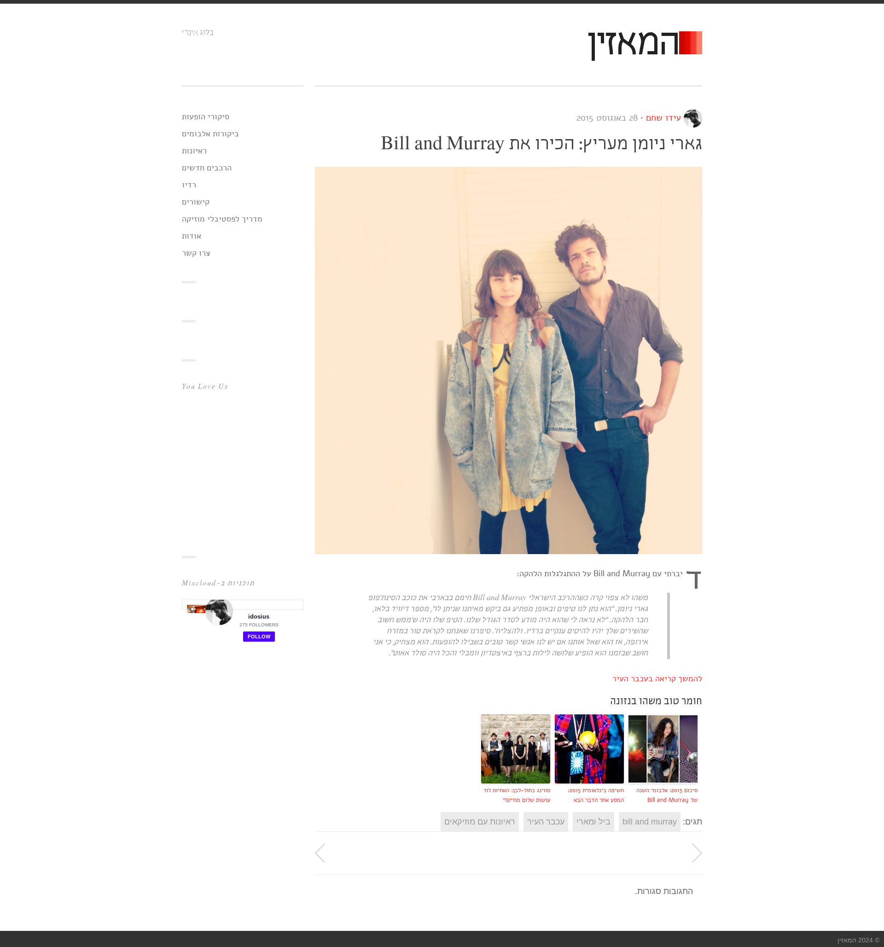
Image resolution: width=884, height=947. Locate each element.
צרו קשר (196, 252)
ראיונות (194, 150)
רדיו (189, 184)
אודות (191, 235)
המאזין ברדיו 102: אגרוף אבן (320, 853)
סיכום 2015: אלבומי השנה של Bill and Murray (667, 795)
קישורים (195, 201)
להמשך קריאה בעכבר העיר (657, 678)
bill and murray (649, 821)
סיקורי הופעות (205, 116)
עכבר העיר (545, 821)
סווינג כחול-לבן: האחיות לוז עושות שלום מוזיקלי (517, 795)
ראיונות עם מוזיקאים (479, 821)
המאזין (632, 44)
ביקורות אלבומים (210, 133)
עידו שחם (663, 117)
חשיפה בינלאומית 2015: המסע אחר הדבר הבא (596, 795)
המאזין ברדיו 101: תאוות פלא (697, 853)
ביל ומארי (593, 821)
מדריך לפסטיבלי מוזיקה (222, 218)
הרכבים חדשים (207, 167)
